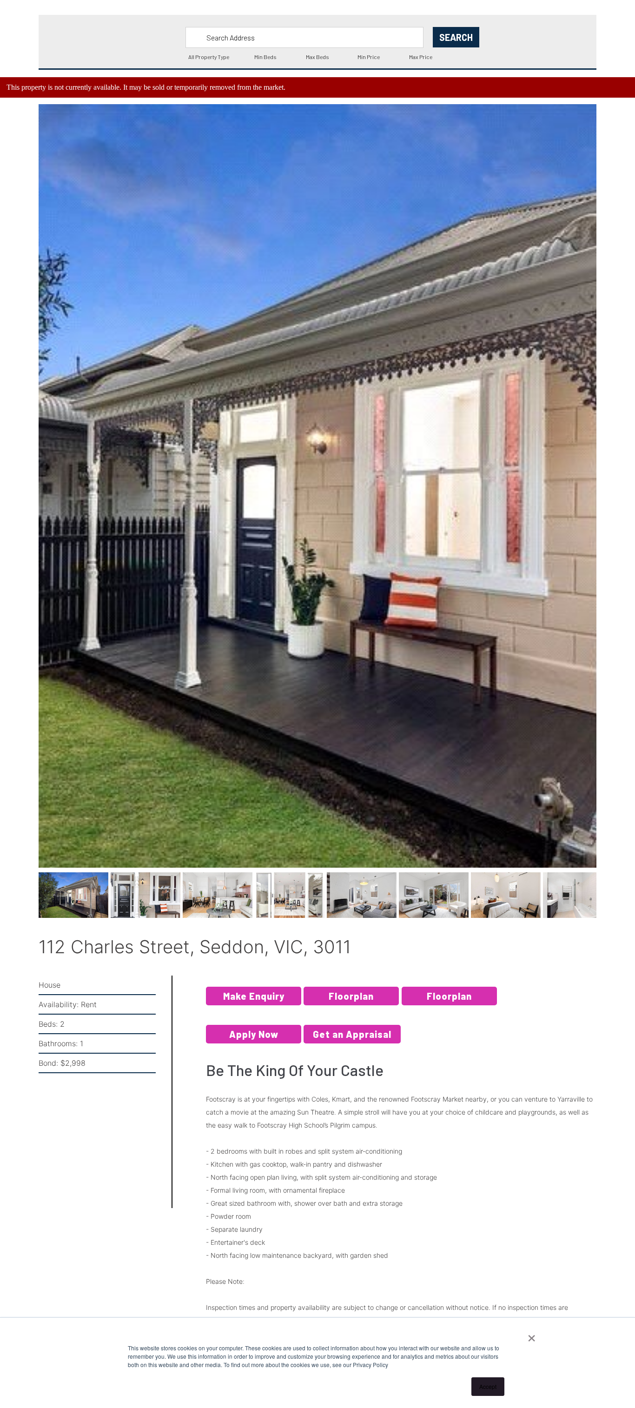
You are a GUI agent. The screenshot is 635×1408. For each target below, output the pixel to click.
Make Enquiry (253, 1006)
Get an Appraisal (352, 1044)
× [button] (531, 1335)
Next (611, 499)
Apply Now (253, 1044)
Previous (24, 499)
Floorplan (351, 1006)
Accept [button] (487, 1386)
